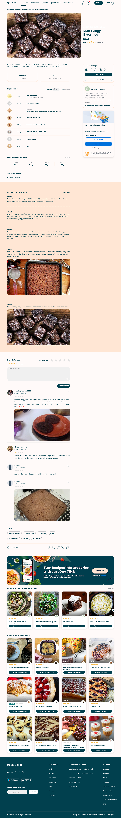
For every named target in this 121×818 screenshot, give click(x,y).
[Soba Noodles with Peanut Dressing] (19, 610)
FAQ (104, 804)
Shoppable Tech (74, 782)
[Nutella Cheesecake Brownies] (47, 734)
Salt (27, 146)
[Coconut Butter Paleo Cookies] (19, 734)
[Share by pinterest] (92, 69)
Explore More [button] (54, 3)
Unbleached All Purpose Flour (36, 131)
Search (51, 791)
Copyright (110, 815)
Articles (51, 773)
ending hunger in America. (100, 154)
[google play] (13, 780)
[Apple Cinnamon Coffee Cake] (19, 656)
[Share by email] (105, 69)
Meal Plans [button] (33, 3)
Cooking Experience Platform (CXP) (81, 769)
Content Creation (75, 778)
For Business (67, 3)
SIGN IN (109, 3)
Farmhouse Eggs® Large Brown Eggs (38, 111)
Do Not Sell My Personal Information (93, 815)
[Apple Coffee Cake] (19, 695)
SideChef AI (73, 787)
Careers (106, 773)
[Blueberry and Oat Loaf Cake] (101, 656)
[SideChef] (14, 766)
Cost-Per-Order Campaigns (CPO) (81, 773)
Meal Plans (52, 782)
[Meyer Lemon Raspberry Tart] (74, 695)
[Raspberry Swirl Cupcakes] (101, 734)
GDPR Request (75, 815)
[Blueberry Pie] (101, 695)
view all (111, 588)
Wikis (50, 787)
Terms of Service (109, 787)
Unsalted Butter (31, 95)
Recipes (51, 769)
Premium (52, 795)
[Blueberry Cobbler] (47, 656)
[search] (82, 3)
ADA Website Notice (110, 800)
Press (105, 778)
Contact (106, 782)
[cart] (88, 3)
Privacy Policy (108, 791)
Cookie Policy (107, 795)
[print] (87, 69)
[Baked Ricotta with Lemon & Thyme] (101, 610)
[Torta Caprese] (74, 610)
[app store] (26, 780)
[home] (13, 2)
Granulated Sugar (32, 103)
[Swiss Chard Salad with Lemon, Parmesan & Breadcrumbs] (46, 610)
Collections (53, 778)
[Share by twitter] (101, 69)
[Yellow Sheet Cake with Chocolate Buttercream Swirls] (74, 734)
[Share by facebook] (96, 69)
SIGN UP (98, 3)
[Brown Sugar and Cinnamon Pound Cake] (74, 656)
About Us (106, 769)
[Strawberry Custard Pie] (47, 695)
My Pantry (44, 3)
